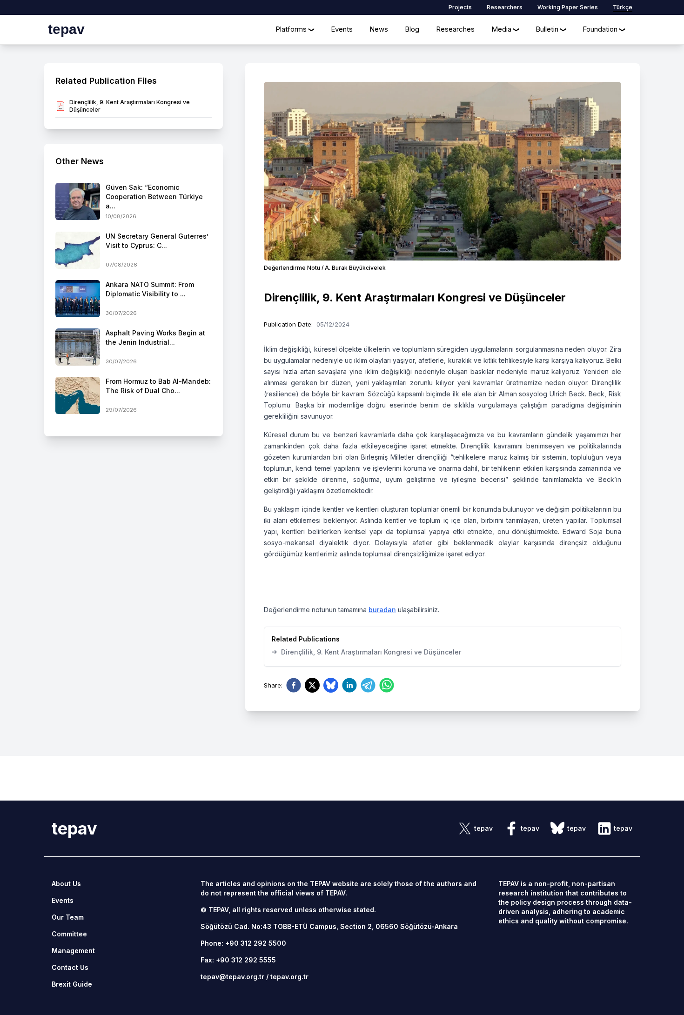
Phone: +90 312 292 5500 (243, 943)
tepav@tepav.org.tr (232, 977)
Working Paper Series (567, 7)
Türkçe (622, 7)
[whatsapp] (386, 685)
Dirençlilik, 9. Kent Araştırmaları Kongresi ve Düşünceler (366, 652)
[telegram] (368, 685)
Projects (460, 7)
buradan (382, 610)
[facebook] (293, 685)
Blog (412, 29)
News (378, 29)
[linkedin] (349, 685)
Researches (455, 29)
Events (342, 29)
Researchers (505, 7)
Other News (79, 161)
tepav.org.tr (289, 977)
